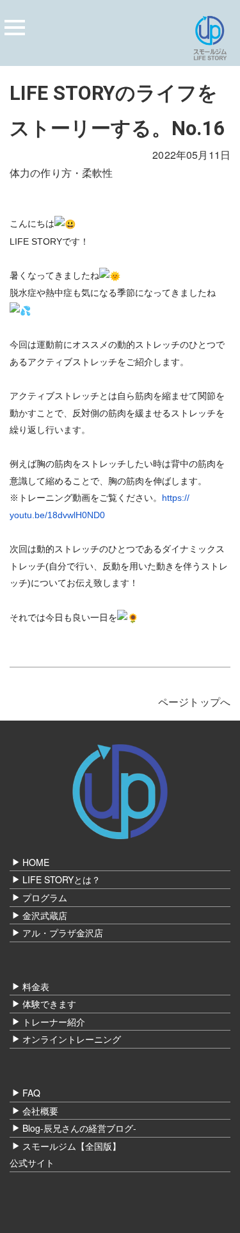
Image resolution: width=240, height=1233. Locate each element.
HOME (35, 862)
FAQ (31, 1092)
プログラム (44, 897)
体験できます (49, 1003)
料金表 (35, 986)
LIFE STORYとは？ (61, 879)
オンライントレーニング (71, 1039)
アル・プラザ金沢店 (62, 932)
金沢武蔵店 (44, 915)
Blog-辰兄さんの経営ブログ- (79, 1128)
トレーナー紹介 (53, 1021)
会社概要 (40, 1110)
